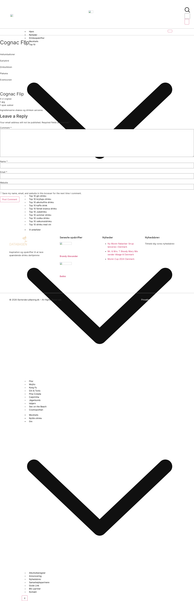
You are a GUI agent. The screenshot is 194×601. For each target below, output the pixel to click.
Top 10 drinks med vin (40, 224)
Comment (5, 128)
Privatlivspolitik (148, 299)
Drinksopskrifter (36, 38)
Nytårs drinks (35, 418)
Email (3, 172)
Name (4, 161)
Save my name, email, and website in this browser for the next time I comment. (41, 193)
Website (4, 183)
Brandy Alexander (69, 256)
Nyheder (33, 35)
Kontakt (33, 592)
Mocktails (33, 415)
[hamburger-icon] (170, 31)
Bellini (63, 276)
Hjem (31, 31)
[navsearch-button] (187, 11)
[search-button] (187, 21)
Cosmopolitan (36, 409)
